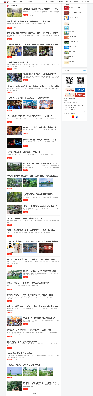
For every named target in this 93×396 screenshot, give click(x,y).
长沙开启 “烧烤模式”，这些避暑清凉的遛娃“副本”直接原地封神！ (32, 241)
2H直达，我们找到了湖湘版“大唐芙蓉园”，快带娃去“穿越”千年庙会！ (50, 318)
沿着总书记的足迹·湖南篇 (75, 12)
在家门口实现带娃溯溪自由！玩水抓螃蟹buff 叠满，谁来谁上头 (31, 230)
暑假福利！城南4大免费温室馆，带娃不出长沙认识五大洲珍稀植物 (33, 86)
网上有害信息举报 (85, 1)
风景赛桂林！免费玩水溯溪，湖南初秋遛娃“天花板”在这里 (30, 21)
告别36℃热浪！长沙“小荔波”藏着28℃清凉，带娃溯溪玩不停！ (47, 74)
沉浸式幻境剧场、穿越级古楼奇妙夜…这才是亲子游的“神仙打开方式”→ (51, 140)
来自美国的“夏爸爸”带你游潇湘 (19, 353)
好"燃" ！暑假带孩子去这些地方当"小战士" (40, 206)
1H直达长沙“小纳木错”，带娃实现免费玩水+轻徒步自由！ (29, 116)
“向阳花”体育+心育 (73, 41)
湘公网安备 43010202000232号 (72, 107)
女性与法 (71, 56)
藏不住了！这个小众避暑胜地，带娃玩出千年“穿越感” (44, 127)
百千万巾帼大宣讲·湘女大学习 (76, 7)
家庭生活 (44, 1)
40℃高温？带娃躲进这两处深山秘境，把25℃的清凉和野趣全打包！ (49, 163)
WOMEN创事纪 (72, 36)
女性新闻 (22, 1)
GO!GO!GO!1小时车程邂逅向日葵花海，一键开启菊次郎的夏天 (32, 259)
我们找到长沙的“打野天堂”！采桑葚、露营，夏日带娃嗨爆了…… (48, 383)
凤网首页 (15, 1)
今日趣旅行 (60, 1)
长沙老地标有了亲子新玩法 (17, 62)
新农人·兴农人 (72, 51)
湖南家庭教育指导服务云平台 (76, 17)
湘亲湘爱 (71, 22)
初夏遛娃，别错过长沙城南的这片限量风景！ (24, 365)
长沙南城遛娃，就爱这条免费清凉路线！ (39, 194)
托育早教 (68, 1)
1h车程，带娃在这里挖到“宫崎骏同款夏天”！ (24, 218)
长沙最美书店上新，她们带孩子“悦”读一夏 (23, 152)
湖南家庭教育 (72, 27)
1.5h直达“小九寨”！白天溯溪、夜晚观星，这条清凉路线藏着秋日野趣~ (34, 44)
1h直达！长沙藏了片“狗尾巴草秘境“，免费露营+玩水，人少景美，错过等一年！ (54, 9)
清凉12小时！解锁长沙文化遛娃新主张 (22, 342)
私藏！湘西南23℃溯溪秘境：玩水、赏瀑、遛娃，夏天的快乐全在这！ (34, 176)
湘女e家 (30, 1)
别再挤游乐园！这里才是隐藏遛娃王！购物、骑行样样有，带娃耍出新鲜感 (36, 33)
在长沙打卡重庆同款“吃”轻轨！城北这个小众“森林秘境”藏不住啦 (32, 306)
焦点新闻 (37, 1)
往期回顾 (84, 70)
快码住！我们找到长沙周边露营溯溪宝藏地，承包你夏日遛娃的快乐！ (50, 271)
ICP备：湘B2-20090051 (70, 109)
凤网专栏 (52, 1)
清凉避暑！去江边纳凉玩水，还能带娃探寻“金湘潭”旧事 (29, 330)
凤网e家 (76, 1)
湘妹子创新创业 (72, 46)
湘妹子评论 (71, 61)
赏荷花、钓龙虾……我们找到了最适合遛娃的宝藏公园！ (29, 283)
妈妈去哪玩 (71, 31)
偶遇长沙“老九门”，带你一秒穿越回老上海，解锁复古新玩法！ (31, 295)
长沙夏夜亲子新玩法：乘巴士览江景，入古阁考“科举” (28, 98)
